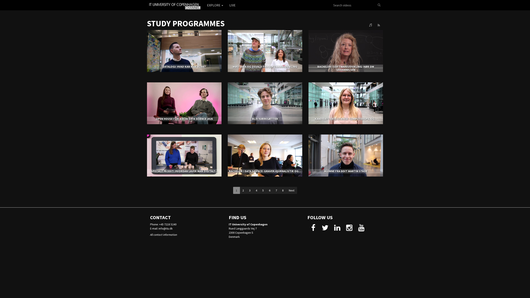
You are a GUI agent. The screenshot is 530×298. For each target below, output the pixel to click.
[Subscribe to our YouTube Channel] (361, 229)
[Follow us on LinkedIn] (337, 229)
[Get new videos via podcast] (371, 25)
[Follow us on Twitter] (325, 229)
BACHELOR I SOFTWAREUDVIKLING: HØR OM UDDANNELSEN (345, 68)
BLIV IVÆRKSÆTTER (265, 119)
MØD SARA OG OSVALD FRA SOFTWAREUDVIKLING (265, 66)
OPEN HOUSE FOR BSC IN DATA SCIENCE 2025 (184, 119)
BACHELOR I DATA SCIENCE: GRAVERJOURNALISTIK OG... (265, 171)
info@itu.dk (166, 228)
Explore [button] (214, 5)
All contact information (163, 235)
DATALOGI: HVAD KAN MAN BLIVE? (184, 66)
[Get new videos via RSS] (378, 25)
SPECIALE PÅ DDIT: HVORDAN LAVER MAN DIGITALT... (184, 171)
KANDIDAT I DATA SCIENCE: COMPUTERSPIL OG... (346, 119)
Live (232, 5)
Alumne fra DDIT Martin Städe (345, 171)
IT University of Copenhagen (248, 224)
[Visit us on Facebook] (313, 229)
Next (291, 190)
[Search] (379, 5)
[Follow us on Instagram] (349, 229)
